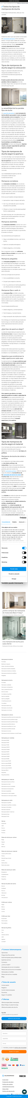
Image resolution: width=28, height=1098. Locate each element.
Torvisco (3, 832)
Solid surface (4, 862)
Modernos (3, 876)
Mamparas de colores (6, 731)
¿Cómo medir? (5, 964)
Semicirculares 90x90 (6, 765)
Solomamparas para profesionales (11, 957)
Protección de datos (7, 1082)
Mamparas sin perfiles (6, 802)
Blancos (3, 846)
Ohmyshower (4, 897)
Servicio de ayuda (14, 1018)
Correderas (3, 703)
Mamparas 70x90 (5, 744)
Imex (2, 930)
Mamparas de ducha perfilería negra (9, 719)
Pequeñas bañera (5, 774)
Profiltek (3, 830)
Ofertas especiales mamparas (10, 1002)
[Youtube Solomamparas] (23, 1076)
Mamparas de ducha (11, 3)
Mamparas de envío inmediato (10, 967)
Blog (5, 3)
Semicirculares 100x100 (6, 767)
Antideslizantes (4, 874)
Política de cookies (7, 1084)
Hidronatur (3, 892)
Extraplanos (4, 872)
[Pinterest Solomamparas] (25, 1076)
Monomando (4, 920)
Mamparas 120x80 (5, 756)
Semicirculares (4, 691)
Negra (2, 904)
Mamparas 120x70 (5, 754)
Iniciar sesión (5, 985)
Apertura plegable (5, 698)
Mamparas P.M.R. (5, 816)
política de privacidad (20, 1047)
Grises (2, 844)
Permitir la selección (14, 574)
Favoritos (4, 992)
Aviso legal (5, 1079)
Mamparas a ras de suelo (6, 707)
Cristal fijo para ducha (6, 700)
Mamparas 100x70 (5, 747)
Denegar (14, 578)
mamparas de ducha (9, 38)
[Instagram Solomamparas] (21, 1076)
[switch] (24, 553)
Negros (3, 842)
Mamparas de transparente (7, 788)
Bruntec (3, 895)
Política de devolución (8, 1091)
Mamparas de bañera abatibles (8, 668)
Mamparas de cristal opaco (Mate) (9, 795)
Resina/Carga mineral (6, 858)
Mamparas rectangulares (7, 687)
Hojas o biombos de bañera (7, 666)
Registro (4, 987)
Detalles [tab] (14, 522)
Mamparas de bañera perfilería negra (9, 721)
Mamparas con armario (6, 710)
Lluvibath (3, 941)
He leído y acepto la (14, 1047)
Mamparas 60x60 (5, 740)
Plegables (3, 675)
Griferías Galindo (5, 934)
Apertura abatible (5, 696)
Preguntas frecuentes (8, 955)
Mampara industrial (5, 809)
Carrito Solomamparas (8, 990)
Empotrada (4, 918)
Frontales (3, 661)
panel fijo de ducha (8, 113)
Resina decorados (5, 865)
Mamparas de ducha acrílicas (7, 781)
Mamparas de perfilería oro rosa (8, 726)
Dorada (3, 909)
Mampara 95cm (5, 770)
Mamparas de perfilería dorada (8, 728)
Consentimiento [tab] (6, 522)
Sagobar (3, 939)
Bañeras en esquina (5, 664)
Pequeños (3, 879)
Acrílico (3, 860)
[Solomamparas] (8, 1075)
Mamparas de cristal (5, 784)
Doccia (3, 828)
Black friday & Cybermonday (9, 1005)
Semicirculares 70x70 (6, 761)
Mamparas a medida (7, 972)
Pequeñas (3, 772)
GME (2, 825)
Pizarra (3, 855)
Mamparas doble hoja (6, 705)
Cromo (3, 911)
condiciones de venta (8, 1086)
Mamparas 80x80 (5, 758)
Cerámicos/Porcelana (6, 853)
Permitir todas (14, 569)
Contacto (4, 962)
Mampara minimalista (6, 807)
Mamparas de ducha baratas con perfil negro (11, 733)
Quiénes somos (6, 960)
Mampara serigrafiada (6, 791)
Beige (2, 839)
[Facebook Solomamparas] (20, 1076)
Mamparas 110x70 (5, 751)
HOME (1, 3)
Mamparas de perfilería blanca (8, 724)
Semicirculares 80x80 (6, 763)
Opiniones (4, 952)
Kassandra (3, 823)
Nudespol (3, 888)
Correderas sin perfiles (6, 694)
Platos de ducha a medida (9, 974)
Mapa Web (5, 1089)
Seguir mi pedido (6, 995)
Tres (2, 932)
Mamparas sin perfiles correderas (8, 805)
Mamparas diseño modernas (7, 811)
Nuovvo (3, 890)
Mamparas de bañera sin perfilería (8, 673)
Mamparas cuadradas (6, 684)
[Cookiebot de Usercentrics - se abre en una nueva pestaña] (20, 518)
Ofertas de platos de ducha (9, 1007)
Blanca (3, 906)
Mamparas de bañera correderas (8, 670)
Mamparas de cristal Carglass (7, 793)
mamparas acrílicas (10, 471)
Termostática (4, 923)
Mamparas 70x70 (5, 742)
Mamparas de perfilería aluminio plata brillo (11, 717)
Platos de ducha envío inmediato (11, 969)
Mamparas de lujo (5, 814)
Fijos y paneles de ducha (6, 689)
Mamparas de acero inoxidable (8, 786)
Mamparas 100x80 (5, 749)
